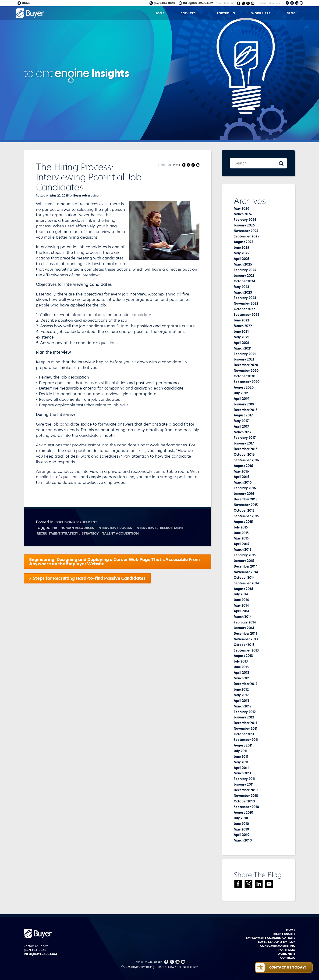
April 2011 (241, 768)
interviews (145, 528)
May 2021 (241, 337)
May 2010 (241, 829)
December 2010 (246, 790)
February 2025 (245, 270)
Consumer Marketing (277, 946)
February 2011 (244, 779)
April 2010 (241, 835)
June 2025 (241, 247)
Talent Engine (283, 934)
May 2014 (241, 605)
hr (54, 528)
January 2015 (244, 561)
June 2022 (241, 320)
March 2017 (243, 432)
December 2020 (246, 365)
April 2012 (241, 701)
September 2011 (246, 740)
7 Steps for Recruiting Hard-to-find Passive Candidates (87, 578)
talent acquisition (120, 533)
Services (188, 13)
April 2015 (241, 544)
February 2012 (245, 712)
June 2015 (241, 533)
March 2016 (243, 482)
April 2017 (241, 426)
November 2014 (246, 572)
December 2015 (245, 499)
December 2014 (246, 566)
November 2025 (246, 231)
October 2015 (244, 510)
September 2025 (246, 236)
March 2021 (243, 348)
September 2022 (246, 315)
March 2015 (243, 549)
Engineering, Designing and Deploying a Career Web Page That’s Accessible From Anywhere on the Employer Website (114, 562)
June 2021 (241, 331)
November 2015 (246, 505)
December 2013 (245, 633)
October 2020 (244, 376)
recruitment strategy (57, 533)
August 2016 (243, 466)
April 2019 (241, 399)
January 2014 (244, 628)
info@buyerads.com (198, 3)
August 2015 (243, 522)
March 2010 (243, 840)
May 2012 (241, 695)
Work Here (261, 13)
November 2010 (246, 796)
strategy (90, 533)
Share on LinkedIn (248, 3)
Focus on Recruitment (76, 522)
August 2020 (244, 387)
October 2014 (244, 578)
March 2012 (243, 706)
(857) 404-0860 (164, 3)
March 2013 (243, 678)
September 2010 (246, 807)
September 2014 (246, 583)
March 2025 (243, 264)
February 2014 (245, 622)
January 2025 (244, 275)
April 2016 (241, 477)
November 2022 (246, 303)
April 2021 (241, 343)
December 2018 (246, 410)
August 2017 (243, 415)
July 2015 (241, 527)
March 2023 (243, 292)
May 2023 (241, 287)
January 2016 (244, 494)
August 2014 (243, 589)
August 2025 (243, 242)
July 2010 (241, 818)
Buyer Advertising (86, 195)
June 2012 (241, 689)
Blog (291, 13)
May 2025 (241, 253)
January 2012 (244, 717)
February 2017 (245, 438)
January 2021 (244, 359)
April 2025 (242, 259)
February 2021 (245, 354)
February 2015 (245, 555)
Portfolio (225, 13)
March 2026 (243, 214)
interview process (114, 528)
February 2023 (245, 298)
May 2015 (241, 538)
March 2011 (242, 773)
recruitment (172, 528)
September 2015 (246, 516)
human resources (77, 528)
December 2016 (245, 449)
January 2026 (244, 225)
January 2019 (244, 404)
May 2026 (241, 208)
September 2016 (246, 460)
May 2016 (241, 471)
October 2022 (244, 309)
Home (160, 13)
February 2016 (245, 488)
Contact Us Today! (287, 967)
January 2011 (244, 784)
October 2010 (244, 801)
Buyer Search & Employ (276, 942)
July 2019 (241, 393)
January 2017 (244, 443)
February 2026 (245, 220)
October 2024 (244, 281)
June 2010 (241, 824)
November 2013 (246, 639)
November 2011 (245, 728)
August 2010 (243, 812)
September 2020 (246, 382)
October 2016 (244, 454)
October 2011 (244, 734)
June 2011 (241, 756)
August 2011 (243, 745)
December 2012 (245, 684)
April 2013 (241, 672)
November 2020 (246, 370)
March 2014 (243, 617)
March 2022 (243, 326)
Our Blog (287, 958)
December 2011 (245, 723)
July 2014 (241, 594)
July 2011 (240, 751)
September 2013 (246, 650)
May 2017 (241, 421)
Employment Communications (270, 938)
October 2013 (244, 645)
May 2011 (241, 762)
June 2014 (241, 600)
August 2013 (243, 656)
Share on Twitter (243, 3)
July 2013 (241, 661)
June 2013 (241, 667)
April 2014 (241, 611)
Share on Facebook (239, 3)
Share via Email (253, 3)
